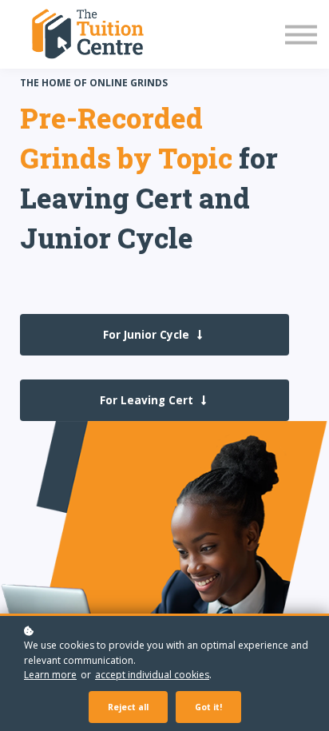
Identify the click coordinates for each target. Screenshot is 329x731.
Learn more (50, 674)
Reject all (128, 707)
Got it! (208, 707)
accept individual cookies (152, 674)
